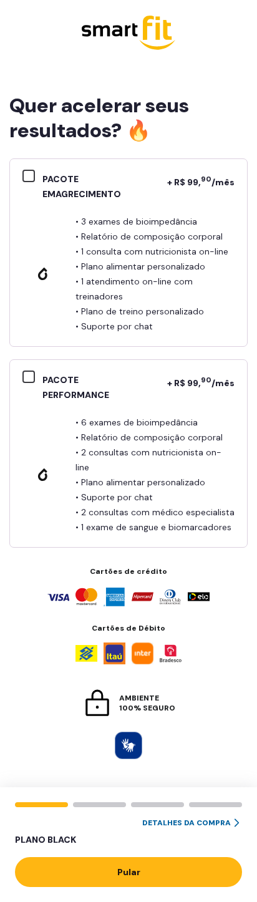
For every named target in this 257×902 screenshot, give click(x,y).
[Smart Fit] (128, 34)
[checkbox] (32, 178)
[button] (128, 832)
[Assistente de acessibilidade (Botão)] (128, 745)
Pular (128, 872)
